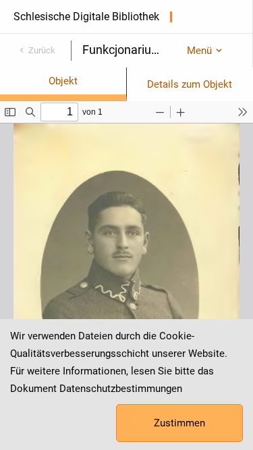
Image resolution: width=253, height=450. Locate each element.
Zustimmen (179, 423)
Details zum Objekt (189, 84)
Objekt (63, 81)
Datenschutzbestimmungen (120, 389)
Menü (199, 51)
